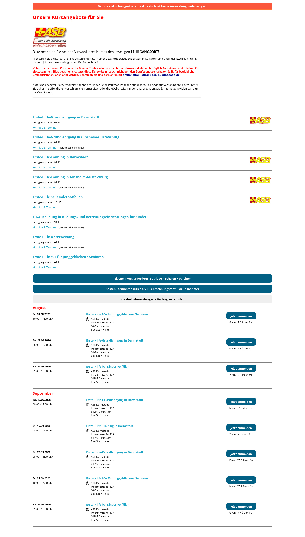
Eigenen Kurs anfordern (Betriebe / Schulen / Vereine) (152, 278)
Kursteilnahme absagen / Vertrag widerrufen (152, 299)
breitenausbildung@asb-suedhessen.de (151, 74)
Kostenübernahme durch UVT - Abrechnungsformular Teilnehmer (152, 289)
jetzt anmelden (241, 316)
